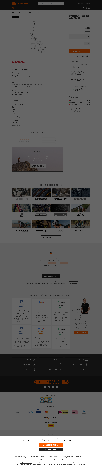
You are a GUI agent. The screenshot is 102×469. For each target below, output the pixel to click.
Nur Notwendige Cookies (51, 449)
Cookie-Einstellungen (67, 441)
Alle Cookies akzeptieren (49, 445)
